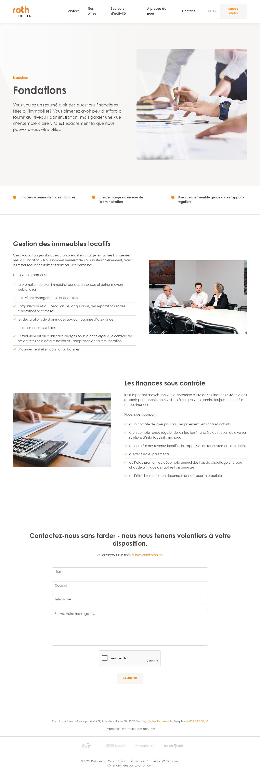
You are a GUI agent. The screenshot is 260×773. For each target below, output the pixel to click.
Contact (188, 11)
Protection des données (138, 729)
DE (210, 11)
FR (214, 11)
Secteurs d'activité (118, 11)
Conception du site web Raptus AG (133, 761)
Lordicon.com (144, 765)
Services (73, 11)
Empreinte (112, 729)
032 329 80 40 (198, 721)
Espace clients (233, 11)
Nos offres (92, 11)
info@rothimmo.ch (148, 555)
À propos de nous (156, 11)
